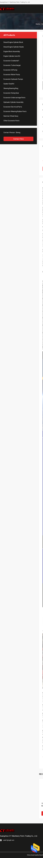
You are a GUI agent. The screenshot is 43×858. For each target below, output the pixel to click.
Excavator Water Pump (12, 74)
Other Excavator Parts (11, 121)
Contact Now (18, 139)
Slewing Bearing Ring (11, 88)
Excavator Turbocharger (12, 65)
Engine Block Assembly (12, 51)
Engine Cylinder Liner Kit (12, 56)
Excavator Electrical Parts (13, 107)
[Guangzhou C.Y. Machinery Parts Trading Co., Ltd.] (7, 9)
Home (38, 24)
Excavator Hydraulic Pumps (13, 79)
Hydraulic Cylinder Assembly (13, 102)
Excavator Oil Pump (10, 70)
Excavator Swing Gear (11, 93)
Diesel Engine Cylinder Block (13, 42)
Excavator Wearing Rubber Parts (15, 111)
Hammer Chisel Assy (11, 116)
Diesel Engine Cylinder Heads (14, 47)
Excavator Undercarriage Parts (14, 97)
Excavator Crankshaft (11, 61)
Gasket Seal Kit (9, 84)
